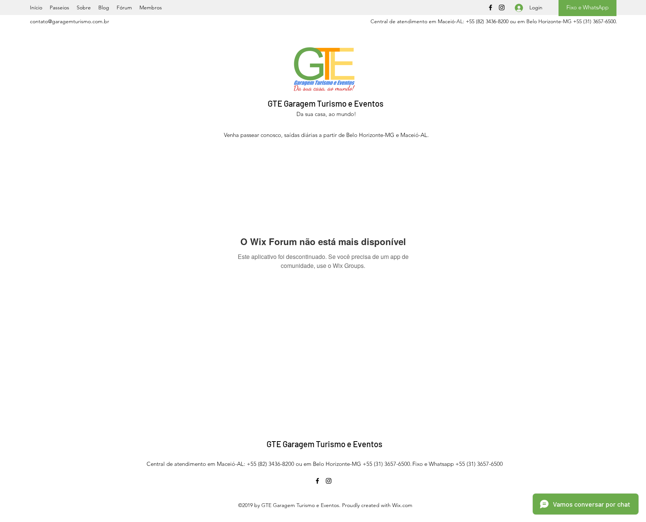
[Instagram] (501, 7)
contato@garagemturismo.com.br (69, 21)
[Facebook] (490, 7)
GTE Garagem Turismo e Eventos (326, 103)
